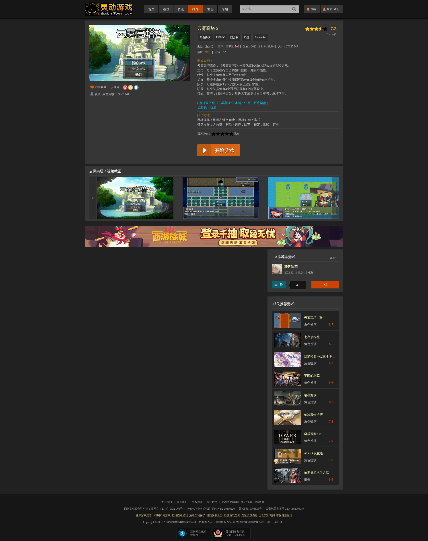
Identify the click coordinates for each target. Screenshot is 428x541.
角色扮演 (205, 37)
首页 (151, 9)
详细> (333, 257)
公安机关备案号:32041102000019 (285, 508)
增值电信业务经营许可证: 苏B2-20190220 (212, 508)
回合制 (234, 37)
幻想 (246, 37)
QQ (136, 87)
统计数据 (212, 502)
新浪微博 (125, 87)
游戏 (166, 9)
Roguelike (260, 37)
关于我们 (167, 502)
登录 (329, 9)
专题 (225, 9)
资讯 (181, 9)
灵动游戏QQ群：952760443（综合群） (244, 502)
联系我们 (182, 502)
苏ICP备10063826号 (252, 508)
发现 (210, 9)
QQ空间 (130, 87)
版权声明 (197, 502)
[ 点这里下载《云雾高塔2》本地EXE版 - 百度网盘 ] (232, 103)
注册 (336, 9)
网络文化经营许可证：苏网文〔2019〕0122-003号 (154, 508)
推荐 (195, 9)
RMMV (220, 37)
